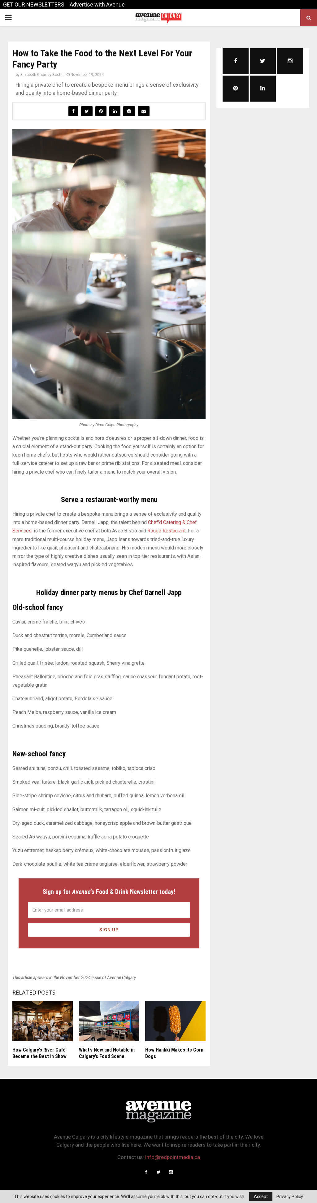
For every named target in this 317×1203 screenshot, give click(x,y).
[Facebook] (146, 1172)
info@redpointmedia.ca (172, 1157)
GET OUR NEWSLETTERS (33, 4)
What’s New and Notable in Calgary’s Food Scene (107, 1053)
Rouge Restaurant (166, 531)
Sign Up (109, 929)
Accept (261, 1196)
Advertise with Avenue (97, 4)
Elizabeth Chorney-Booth (41, 74)
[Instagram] (171, 1172)
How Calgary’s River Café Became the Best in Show (39, 1053)
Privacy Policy (289, 1196)
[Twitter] (158, 1172)
